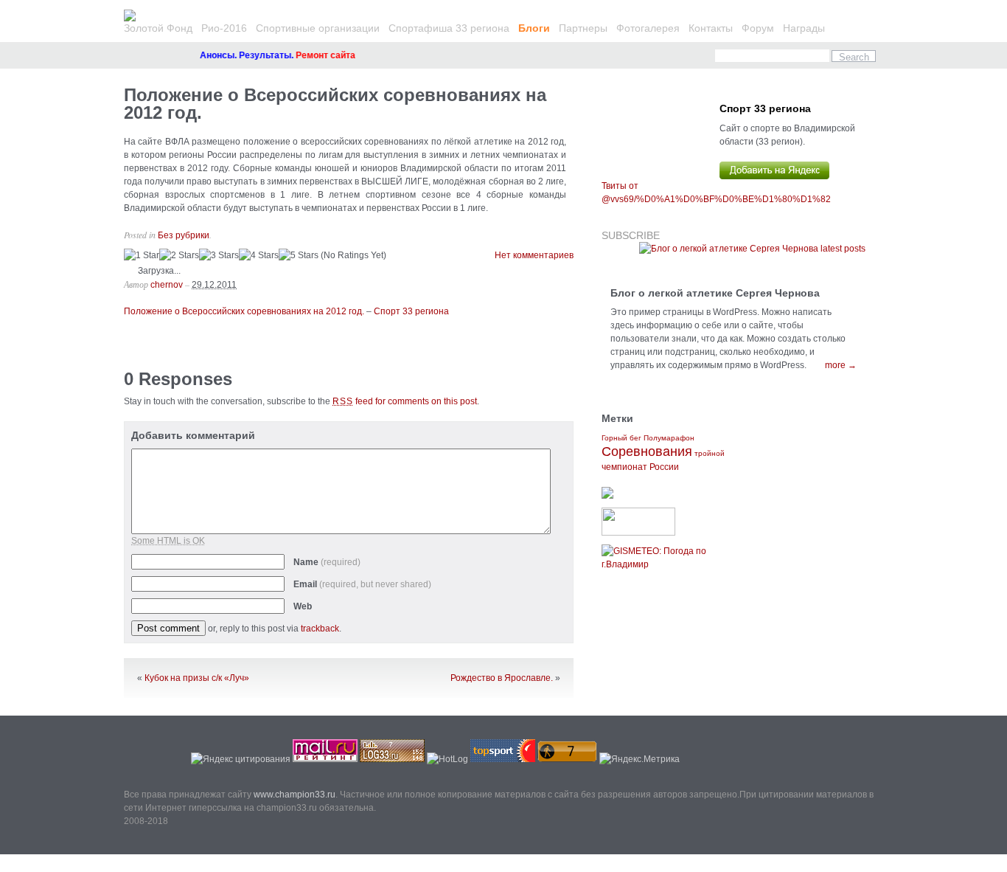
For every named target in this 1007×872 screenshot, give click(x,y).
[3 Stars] (219, 255)
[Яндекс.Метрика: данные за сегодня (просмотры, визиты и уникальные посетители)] (639, 759)
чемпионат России (640, 467)
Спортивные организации (318, 28)
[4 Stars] (259, 255)
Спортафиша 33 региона (448, 28)
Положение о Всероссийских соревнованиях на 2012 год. (335, 103)
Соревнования (647, 451)
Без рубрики (183, 235)
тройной (709, 453)
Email (362, 584)
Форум (758, 28)
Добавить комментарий (193, 435)
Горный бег (621, 438)
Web (302, 606)
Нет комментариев (534, 255)
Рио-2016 (224, 28)
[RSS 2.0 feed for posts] (752, 248)
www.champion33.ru (294, 794)
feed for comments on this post (404, 401)
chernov (166, 285)
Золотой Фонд (158, 28)
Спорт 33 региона (411, 311)
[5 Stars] (298, 255)
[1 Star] (141, 255)
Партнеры (583, 28)
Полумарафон (669, 438)
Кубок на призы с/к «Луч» (196, 678)
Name (326, 562)
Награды (804, 28)
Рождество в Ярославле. (501, 678)
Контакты (711, 28)
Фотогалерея (648, 28)
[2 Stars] (179, 255)
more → (841, 365)
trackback (320, 628)
